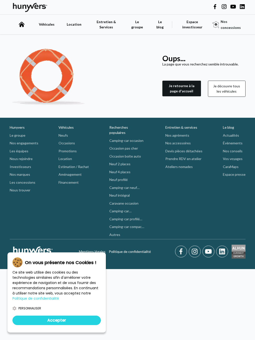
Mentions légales (92, 251)
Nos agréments (177, 135)
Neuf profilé (118, 179)
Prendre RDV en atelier (183, 159)
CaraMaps (231, 167)
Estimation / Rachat (74, 167)
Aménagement (70, 174)
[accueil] (22, 24)
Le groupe (137, 24)
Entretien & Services (106, 24)
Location (74, 24)
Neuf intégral (119, 195)
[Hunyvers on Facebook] (215, 7)
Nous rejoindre (21, 159)
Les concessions (22, 182)
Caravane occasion (123, 203)
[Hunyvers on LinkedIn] (242, 7)
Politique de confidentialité (130, 251)
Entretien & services (181, 127)
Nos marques (20, 174)
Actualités (231, 135)
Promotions (68, 151)
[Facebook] (182, 252)
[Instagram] (195, 252)
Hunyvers (17, 127)
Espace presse (234, 174)
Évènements (233, 143)
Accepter (56, 320)
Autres (114, 234)
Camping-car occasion (126, 140)
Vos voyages (233, 159)
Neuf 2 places (119, 164)
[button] (181, 89)
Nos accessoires (178, 143)
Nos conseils (233, 151)
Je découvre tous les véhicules (226, 88)
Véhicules (47, 24)
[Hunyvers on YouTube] (233, 7)
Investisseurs (20, 167)
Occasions (67, 143)
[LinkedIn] (222, 252)
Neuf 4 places (119, 172)
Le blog (228, 127)
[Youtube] (209, 252)
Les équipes (19, 151)
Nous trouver (20, 190)
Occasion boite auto (125, 156)
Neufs (63, 135)
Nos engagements (24, 143)
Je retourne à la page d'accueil (181, 88)
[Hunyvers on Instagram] (224, 7)
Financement (69, 182)
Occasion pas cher (123, 148)
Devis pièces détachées (183, 151)
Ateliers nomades (179, 167)
